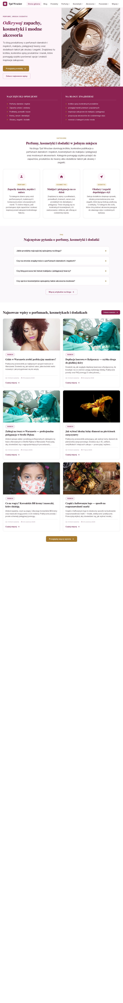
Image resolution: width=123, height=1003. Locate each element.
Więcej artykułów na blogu (60, 292)
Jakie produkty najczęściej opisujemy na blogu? (39, 251)
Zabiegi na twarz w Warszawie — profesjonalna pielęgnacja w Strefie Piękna (29, 433)
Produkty (54, 4)
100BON (10, 354)
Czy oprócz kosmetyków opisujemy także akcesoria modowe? (45, 281)
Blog (45, 4)
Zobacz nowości (109, 312)
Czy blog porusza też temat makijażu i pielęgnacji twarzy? (43, 271)
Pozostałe (103, 4)
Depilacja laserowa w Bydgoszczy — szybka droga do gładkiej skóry (90, 361)
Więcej (114, 4)
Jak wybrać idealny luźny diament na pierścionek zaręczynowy (90, 433)
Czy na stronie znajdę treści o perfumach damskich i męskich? (46, 261)
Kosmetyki (77, 4)
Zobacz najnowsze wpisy (16, 76)
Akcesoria (90, 4)
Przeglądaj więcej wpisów (60, 539)
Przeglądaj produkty (14, 69)
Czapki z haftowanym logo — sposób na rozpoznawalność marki (85, 505)
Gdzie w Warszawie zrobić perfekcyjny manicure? (30, 359)
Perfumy (64, 4)
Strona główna (34, 4)
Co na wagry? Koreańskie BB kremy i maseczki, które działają (29, 505)
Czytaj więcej (11, 383)
